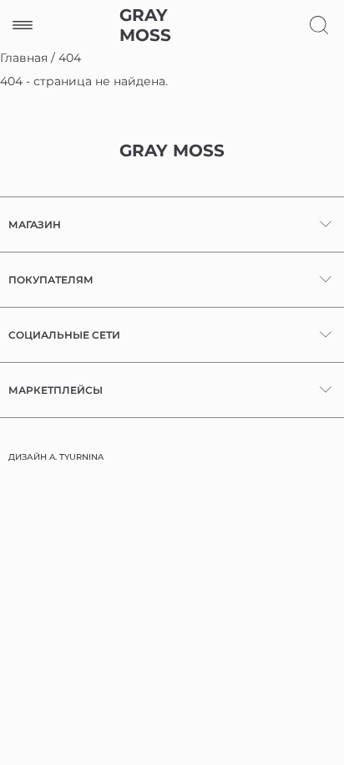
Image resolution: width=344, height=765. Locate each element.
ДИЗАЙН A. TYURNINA (56, 456)
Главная (24, 57)
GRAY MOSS (145, 25)
